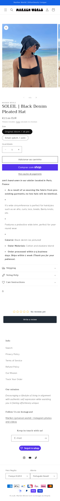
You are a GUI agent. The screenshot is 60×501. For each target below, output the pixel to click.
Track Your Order (14, 379)
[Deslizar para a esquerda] (24, 97)
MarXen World (22, 496)
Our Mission (11, 373)
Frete (18, 122)
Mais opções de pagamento (30, 174)
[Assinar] (45, 438)
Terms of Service (14, 360)
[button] (6, 10)
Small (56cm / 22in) (15, 138)
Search (9, 348)
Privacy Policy (13, 354)
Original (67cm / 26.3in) (17, 132)
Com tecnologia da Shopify (39, 496)
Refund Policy (12, 367)
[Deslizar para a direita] (36, 97)
